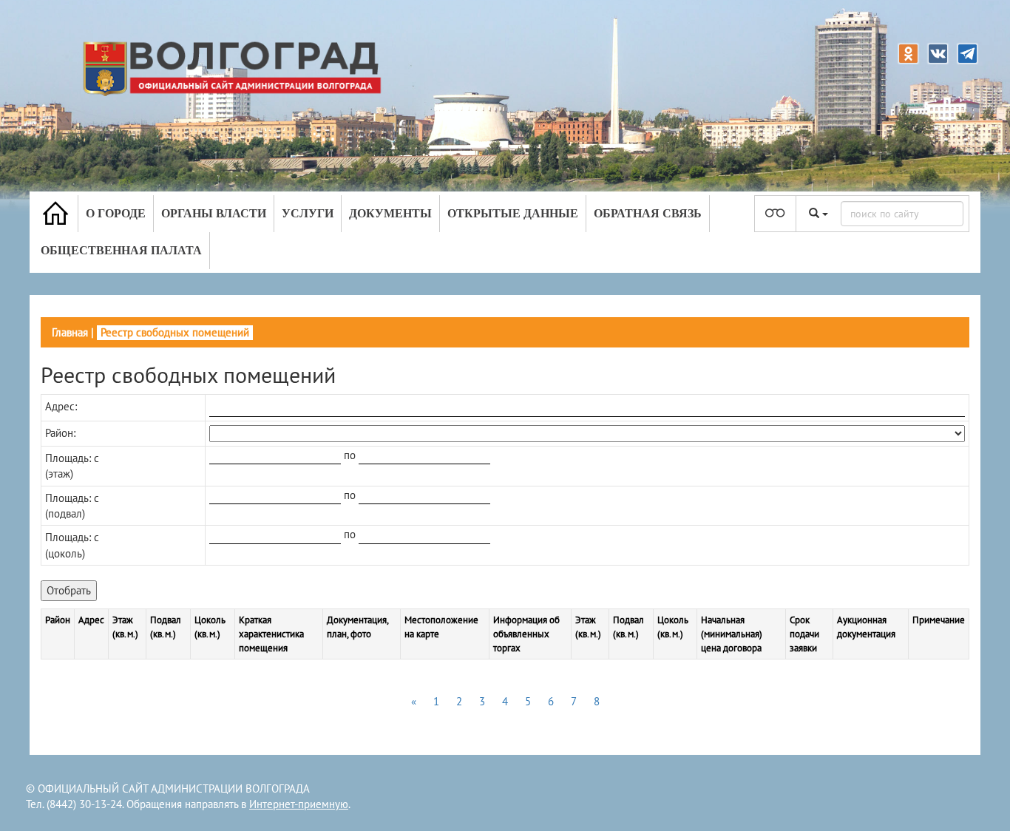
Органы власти (213, 213)
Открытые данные (512, 213)
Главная (70, 332)
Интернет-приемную (298, 804)
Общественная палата (121, 250)
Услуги (307, 213)
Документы (390, 213)
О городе (116, 213)
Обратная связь (648, 213)
